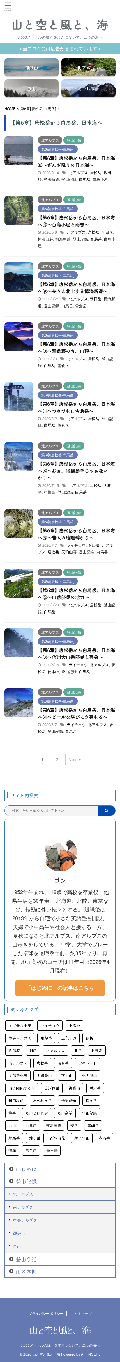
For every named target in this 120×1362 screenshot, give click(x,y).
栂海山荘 (45, 239)
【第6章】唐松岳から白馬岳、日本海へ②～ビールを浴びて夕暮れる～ (76, 713)
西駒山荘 (57, 1138)
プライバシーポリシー (46, 1313)
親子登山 (81, 1138)
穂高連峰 (53, 1125)
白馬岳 (84, 179)
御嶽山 (74, 1088)
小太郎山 (89, 1075)
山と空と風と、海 (60, 24)
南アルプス (17, 1063)
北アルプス (78, 172)
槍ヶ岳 (91, 1100)
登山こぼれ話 (36, 1113)
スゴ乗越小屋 (19, 1025)
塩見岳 (63, 1063)
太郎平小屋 (17, 1075)
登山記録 (69, 179)
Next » (74, 759)
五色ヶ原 (68, 1038)
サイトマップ (81, 1313)
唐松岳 (95, 172)
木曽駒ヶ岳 (42, 1100)
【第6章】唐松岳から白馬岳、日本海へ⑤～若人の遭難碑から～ (76, 534)
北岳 (78, 1050)
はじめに (26, 1169)
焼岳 (12, 1113)
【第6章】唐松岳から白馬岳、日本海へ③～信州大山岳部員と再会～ (76, 653)
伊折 (89, 1038)
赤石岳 (104, 1138)
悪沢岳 (95, 1088)
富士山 (67, 1075)
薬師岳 (93, 1125)
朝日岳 (107, 232)
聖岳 (74, 1125)
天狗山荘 (69, 552)
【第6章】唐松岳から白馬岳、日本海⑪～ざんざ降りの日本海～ (76, 161)
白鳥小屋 (100, 179)
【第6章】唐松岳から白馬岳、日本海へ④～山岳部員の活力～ (76, 593)
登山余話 (65, 1113)
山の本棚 (26, 1271)
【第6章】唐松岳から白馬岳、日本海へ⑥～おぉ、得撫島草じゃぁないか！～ (76, 470)
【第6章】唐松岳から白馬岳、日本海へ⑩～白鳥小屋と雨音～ (76, 221)
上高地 (74, 1025)
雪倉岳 (81, 305)
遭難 (12, 1150)
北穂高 (97, 1050)
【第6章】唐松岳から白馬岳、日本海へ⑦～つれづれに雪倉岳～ (76, 407)
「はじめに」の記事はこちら (60, 987)
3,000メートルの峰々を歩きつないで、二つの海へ (60, 1345)
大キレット (87, 1063)
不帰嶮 (93, 545)
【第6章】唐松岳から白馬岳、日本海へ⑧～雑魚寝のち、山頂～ (76, 347)
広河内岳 (51, 1088)
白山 (12, 1125)
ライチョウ (76, 545)
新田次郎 (16, 1100)
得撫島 (49, 492)
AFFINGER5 (90, 1354)
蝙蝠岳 (14, 1138)
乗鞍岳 (46, 1038)
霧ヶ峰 (51, 1150)
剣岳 (33, 1050)
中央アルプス (19, 1038)
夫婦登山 (44, 1075)
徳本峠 (53, 671)
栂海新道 (51, 179)
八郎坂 (14, 1050)
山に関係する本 (21, 1088)
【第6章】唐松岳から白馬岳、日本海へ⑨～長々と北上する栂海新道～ (76, 287)
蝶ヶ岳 (34, 1138)
